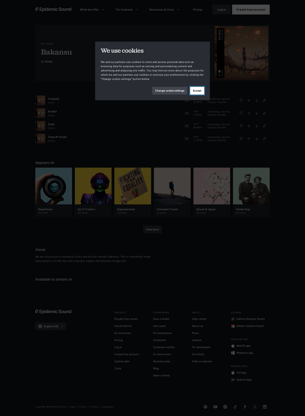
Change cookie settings (169, 90)
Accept (197, 90)
